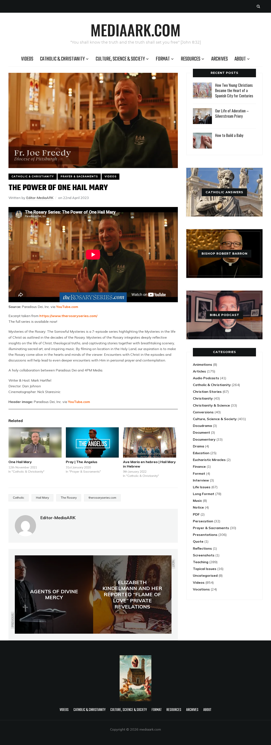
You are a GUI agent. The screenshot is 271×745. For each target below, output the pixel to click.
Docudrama (202, 426)
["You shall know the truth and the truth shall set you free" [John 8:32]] (135, 658)
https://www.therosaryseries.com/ (68, 316)
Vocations (201, 589)
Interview (201, 480)
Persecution (203, 521)
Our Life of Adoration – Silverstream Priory (232, 113)
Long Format (203, 494)
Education (201, 453)
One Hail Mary (20, 462)
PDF (196, 514)
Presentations (205, 535)
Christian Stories (207, 391)
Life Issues (201, 487)
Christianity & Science (211, 405)
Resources (190, 59)
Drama (198, 446)
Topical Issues (204, 569)
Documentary (204, 439)
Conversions (203, 412)
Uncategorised (205, 575)
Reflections (202, 548)
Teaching (200, 562)
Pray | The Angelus (81, 462)
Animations (202, 364)
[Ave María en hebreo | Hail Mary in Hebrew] (149, 442)
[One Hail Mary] (35, 442)
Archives (219, 59)
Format (163, 59)
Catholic (18, 497)
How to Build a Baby (229, 135)
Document (201, 432)
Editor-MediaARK (39, 198)
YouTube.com (67, 307)
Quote (198, 541)
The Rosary (69, 497)
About (240, 59)
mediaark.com (135, 30)
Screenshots (203, 555)
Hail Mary (42, 497)
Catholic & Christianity (62, 59)
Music (197, 500)
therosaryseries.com (102, 497)
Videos (27, 59)
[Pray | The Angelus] (92, 442)
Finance (199, 466)
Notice (198, 507)
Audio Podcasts (206, 378)
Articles (199, 371)
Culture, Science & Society (120, 59)
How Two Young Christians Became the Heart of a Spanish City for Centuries (234, 90)
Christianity (203, 398)
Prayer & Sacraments (79, 176)
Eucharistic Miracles (209, 460)
